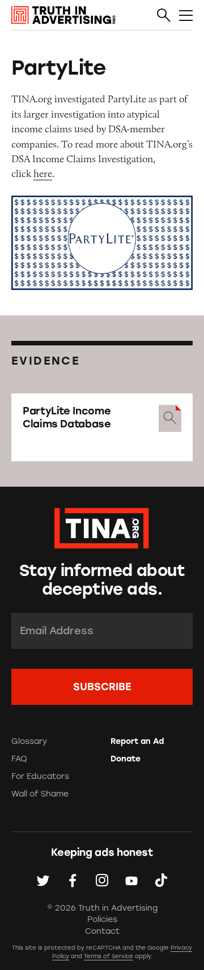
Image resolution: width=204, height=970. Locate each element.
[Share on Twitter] (43, 880)
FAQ (19, 759)
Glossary (29, 741)
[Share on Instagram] (102, 880)
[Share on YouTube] (131, 880)
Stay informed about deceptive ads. (102, 580)
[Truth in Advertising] (63, 15)
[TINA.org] (101, 526)
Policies (102, 919)
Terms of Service (108, 956)
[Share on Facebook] (72, 880)
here (42, 173)
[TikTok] (161, 880)
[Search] (164, 16)
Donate (125, 759)
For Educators (40, 776)
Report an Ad (137, 741)
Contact (102, 931)
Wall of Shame (40, 794)
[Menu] (186, 16)
